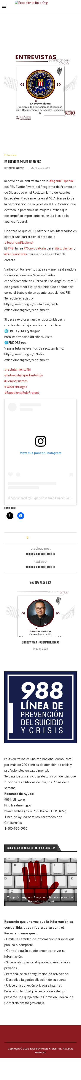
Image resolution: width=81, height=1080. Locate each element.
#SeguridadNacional (18, 242)
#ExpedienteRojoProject (21, 393)
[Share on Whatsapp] (43, 538)
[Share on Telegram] (47, 538)
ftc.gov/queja (34, 1003)
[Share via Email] (52, 538)
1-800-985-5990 (15, 828)
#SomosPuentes (16, 381)
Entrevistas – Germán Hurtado (40, 642)
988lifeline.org (14, 799)
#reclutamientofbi (17, 369)
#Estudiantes (63, 248)
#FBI (11, 248)
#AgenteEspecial (61, 181)
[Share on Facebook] (35, 538)
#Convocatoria (35, 248)
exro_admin (16, 168)
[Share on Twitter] (39, 538)
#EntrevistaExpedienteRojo (23, 375)
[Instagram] (68, 6)
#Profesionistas (15, 254)
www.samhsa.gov (16, 811)
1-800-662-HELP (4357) (49, 811)
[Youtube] (73, 6)
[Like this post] (30, 538)
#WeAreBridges (15, 387)
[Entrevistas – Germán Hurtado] (40, 614)
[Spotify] (77, 6)
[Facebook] (64, 6)
